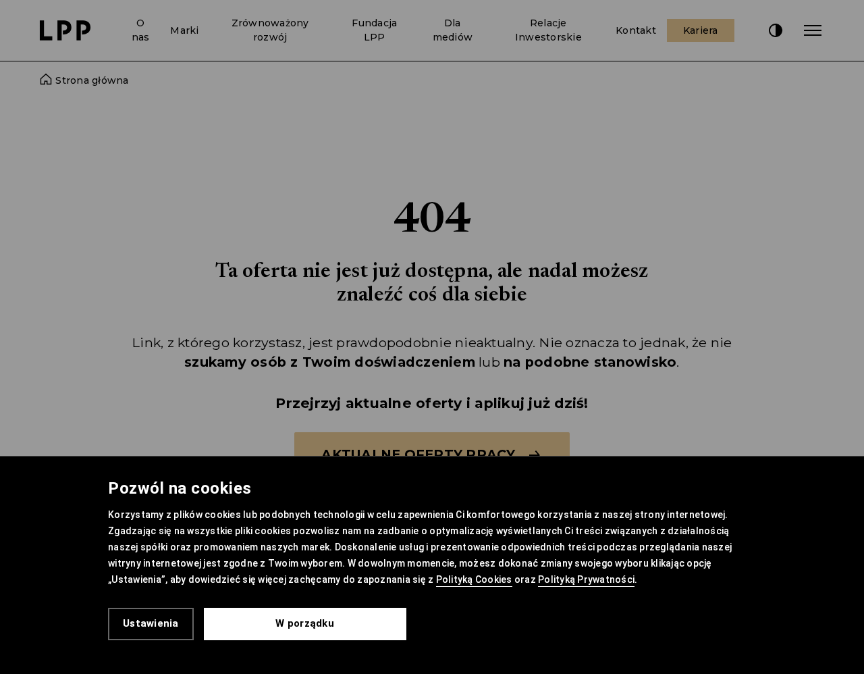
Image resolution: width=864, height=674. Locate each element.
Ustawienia (151, 623)
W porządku (304, 623)
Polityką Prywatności (586, 579)
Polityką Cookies (474, 579)
